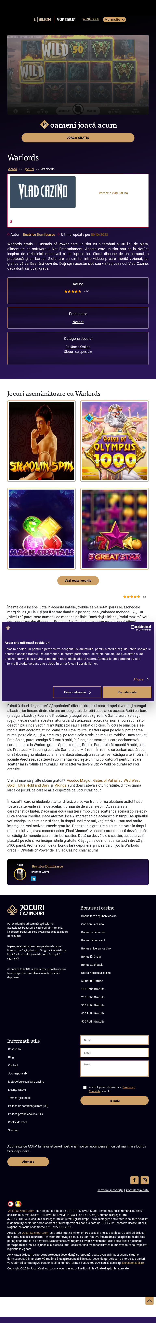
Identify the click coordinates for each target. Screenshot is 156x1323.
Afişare (138, 679)
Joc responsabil (18, 1073)
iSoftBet (15, 469)
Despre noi (14, 1049)
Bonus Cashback (92, 964)
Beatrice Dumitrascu (39, 235)
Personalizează (75, 692)
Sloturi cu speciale (78, 351)
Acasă (12, 169)
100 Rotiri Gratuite (92, 989)
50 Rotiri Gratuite (92, 981)
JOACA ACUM (41, 441)
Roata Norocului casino (96, 972)
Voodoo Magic (78, 780)
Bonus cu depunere (93, 932)
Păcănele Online (78, 346)
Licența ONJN (17, 1089)
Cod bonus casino (92, 924)
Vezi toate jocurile (78, 580)
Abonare (28, 1162)
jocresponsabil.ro (133, 1262)
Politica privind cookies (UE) (25, 1114)
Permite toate (127, 692)
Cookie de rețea (17, 1122)
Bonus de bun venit (93, 940)
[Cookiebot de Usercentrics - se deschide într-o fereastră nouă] (133, 628)
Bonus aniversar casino (96, 948)
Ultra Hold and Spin (33, 785)
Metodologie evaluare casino (26, 1081)
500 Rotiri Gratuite (92, 1021)
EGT (86, 557)
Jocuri (29, 169)
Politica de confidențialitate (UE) (28, 1106)
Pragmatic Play (91, 469)
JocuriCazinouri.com (21, 1210)
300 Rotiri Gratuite (92, 1005)
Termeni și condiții (19, 1097)
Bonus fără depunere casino (99, 916)
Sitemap (13, 1130)
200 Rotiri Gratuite (92, 997)
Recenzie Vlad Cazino (113, 193)
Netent (78, 322)
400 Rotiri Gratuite (92, 1013)
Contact (13, 1065)
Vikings (60, 785)
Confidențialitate (137, 1190)
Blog (11, 1057)
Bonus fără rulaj (91, 956)
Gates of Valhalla (106, 780)
